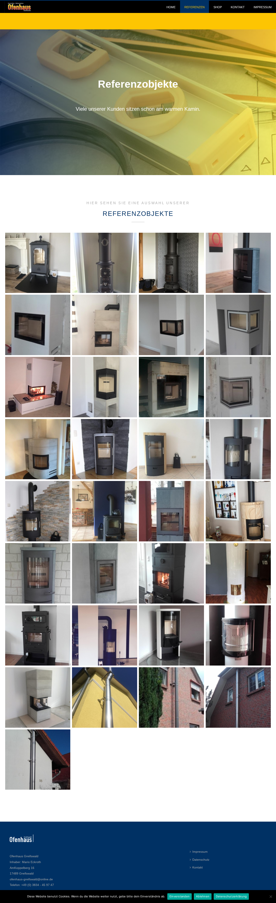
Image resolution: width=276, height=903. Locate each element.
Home (171, 7)
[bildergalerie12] (238, 697)
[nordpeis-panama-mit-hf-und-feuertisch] (37, 387)
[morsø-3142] (104, 511)
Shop (217, 7)
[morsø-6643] (238, 449)
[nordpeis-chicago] (238, 387)
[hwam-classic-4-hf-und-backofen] (37, 635)
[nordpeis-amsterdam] (37, 449)
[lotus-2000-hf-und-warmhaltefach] (171, 573)
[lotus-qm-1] (171, 511)
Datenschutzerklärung (231, 896)
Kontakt (238, 7)
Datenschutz (200, 859)
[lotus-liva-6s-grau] (37, 573)
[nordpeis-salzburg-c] (104, 325)
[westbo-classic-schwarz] (171, 263)
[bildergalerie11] (37, 759)
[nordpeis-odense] (104, 387)
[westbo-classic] (104, 263)
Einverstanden (179, 896)
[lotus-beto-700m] (104, 573)
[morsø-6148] (37, 511)
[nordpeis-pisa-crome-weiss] (238, 325)
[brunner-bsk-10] (37, 697)
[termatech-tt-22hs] (238, 263)
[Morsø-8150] (104, 449)
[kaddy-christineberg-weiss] (238, 573)
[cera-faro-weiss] (238, 635)
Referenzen (194, 7)
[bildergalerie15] (104, 697)
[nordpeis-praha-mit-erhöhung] (171, 325)
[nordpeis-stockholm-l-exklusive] (37, 325)
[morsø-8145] (171, 449)
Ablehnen (202, 896)
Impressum (263, 7)
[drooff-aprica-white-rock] (171, 635)
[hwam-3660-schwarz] (104, 635)
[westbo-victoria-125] (37, 263)
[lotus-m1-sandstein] (238, 511)
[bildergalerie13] (171, 697)
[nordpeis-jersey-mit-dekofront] (171, 387)
